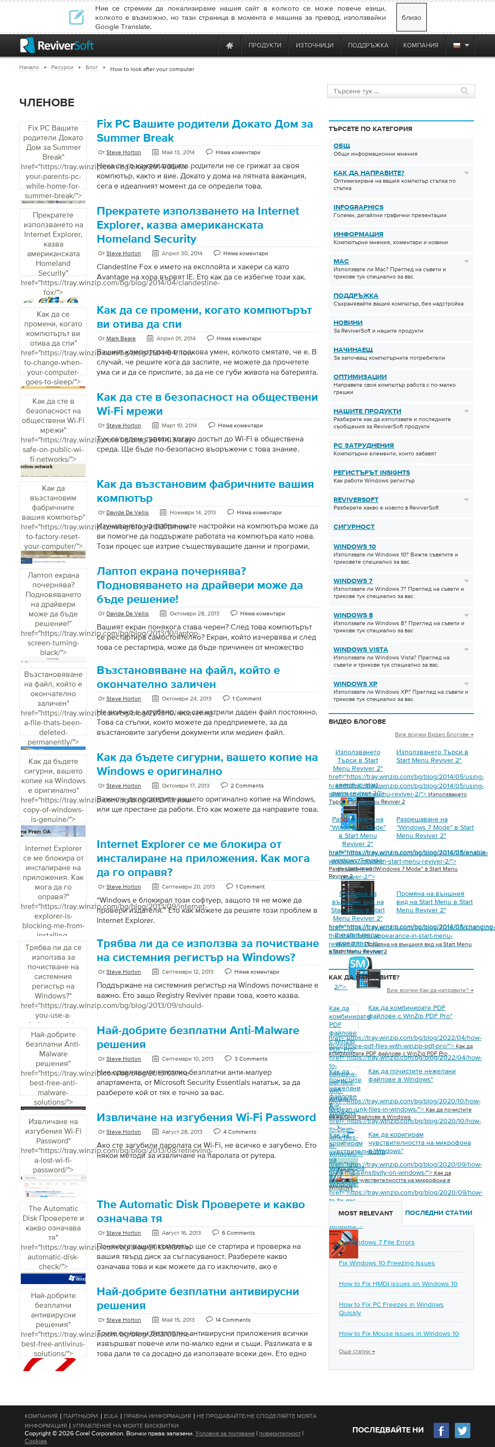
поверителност (280, 1433)
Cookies (36, 1441)
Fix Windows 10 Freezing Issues (387, 1263)
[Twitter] (462, 1437)
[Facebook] (442, 1437)
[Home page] (229, 45)
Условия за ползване (225, 1433)
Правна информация (157, 1416)
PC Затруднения (364, 445)
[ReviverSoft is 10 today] (208, 45)
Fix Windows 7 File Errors (377, 1242)
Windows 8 (353, 615)
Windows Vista (361, 649)
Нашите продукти (367, 411)
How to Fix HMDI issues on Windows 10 (398, 1283)
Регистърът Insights (372, 472)
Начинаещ (353, 350)
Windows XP (356, 684)
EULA (111, 1416)
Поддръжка (356, 295)
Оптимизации (360, 377)
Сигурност (354, 527)
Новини (348, 323)
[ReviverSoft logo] (57, 45)
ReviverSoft (356, 500)
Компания (41, 1416)
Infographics (358, 207)
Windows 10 (355, 546)
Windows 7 (353, 581)
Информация (358, 234)
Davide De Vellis (127, 512)
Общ (342, 146)
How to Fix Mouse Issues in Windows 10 (399, 1333)
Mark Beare (121, 338)
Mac (341, 261)
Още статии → (357, 1351)
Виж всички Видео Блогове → (434, 734)
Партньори (80, 1416)
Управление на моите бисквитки (126, 1425)
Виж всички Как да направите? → (430, 990)
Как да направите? (369, 173)
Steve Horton (123, 152)
